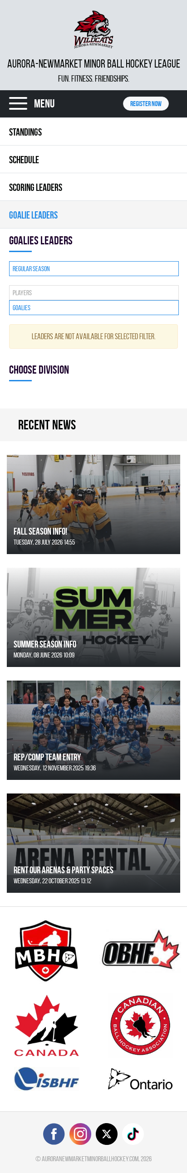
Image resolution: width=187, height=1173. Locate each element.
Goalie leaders (33, 214)
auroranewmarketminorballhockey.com (90, 1159)
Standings (25, 132)
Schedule (24, 159)
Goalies (21, 308)
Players (22, 293)
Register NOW (146, 103)
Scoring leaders (35, 187)
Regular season (31, 269)
